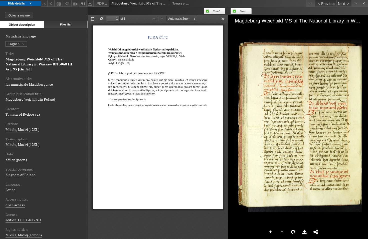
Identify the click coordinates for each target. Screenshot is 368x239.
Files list (65, 24)
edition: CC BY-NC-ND (23, 220)
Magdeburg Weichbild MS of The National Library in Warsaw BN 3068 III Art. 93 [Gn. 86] (39, 64)
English (14, 43)
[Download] (44, 3)
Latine (10, 189)
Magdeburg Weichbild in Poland (30, 99)
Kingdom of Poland (21, 174)
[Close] (364, 3)
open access (15, 205)
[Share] (51, 3)
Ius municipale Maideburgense (29, 84)
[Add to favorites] (67, 3)
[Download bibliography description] (75, 3)
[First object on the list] (310, 3)
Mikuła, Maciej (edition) (24, 235)
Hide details (16, 3)
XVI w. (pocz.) (16, 159)
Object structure (19, 15)
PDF (100, 3)
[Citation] (83, 3)
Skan (243, 11)
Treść (216, 11)
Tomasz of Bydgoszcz (23, 114)
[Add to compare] (59, 3)
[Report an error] (90, 3)
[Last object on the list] (355, 3)
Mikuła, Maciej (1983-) (23, 129)
